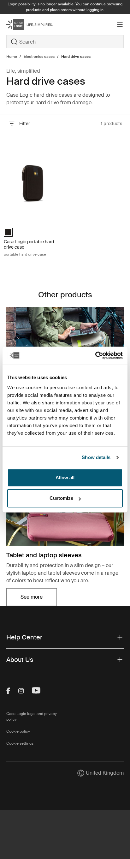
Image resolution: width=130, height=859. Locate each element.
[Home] (25, 24)
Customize (61, 498)
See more (39, 599)
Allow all (65, 477)
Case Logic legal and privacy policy (31, 716)
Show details (96, 457)
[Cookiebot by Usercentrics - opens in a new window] (95, 355)
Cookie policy (18, 731)
